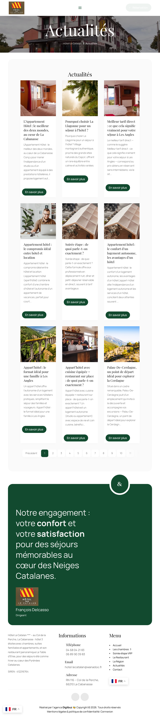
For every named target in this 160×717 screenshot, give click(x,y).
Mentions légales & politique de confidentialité (73, 711)
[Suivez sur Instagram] (85, 697)
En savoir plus (34, 192)
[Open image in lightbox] (33, 96)
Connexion (106, 711)
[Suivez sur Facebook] (75, 697)
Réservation (140, 8)
